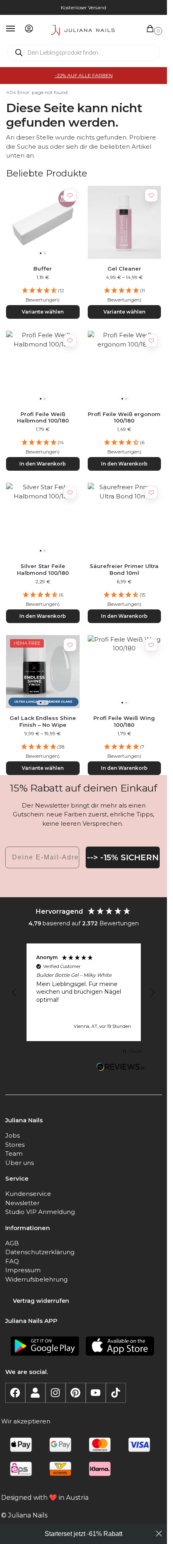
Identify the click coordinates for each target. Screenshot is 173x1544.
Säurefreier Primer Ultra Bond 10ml (124, 569)
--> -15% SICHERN (123, 857)
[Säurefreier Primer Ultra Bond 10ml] (124, 519)
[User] (35, 1393)
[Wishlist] (70, 195)
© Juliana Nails (24, 1515)
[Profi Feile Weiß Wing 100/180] (124, 672)
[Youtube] (96, 1393)
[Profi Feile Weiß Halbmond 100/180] (43, 367)
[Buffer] (43, 222)
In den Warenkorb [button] (42, 464)
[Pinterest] (76, 1393)
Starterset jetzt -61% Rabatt (83, 1533)
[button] (151, 29)
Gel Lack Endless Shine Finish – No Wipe (43, 721)
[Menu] (18, 29)
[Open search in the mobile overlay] (83, 52)
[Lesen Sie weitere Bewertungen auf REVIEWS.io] (121, 1067)
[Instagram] (55, 1393)
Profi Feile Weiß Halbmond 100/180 (43, 417)
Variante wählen (43, 312)
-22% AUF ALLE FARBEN (84, 75)
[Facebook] (15, 1393)
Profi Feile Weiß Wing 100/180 (124, 721)
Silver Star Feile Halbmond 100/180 (43, 569)
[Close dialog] (158, 1533)
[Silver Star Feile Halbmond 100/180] (43, 519)
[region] (83, 992)
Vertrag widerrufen (41, 1300)
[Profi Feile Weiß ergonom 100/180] (124, 367)
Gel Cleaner (124, 268)
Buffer (42, 268)
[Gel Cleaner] (124, 222)
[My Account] (29, 29)
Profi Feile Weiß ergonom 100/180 (124, 417)
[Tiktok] (116, 1393)
